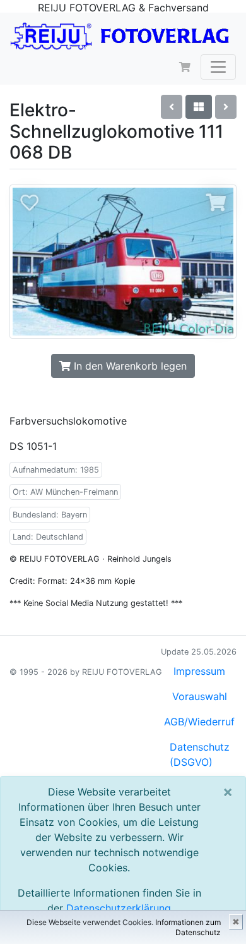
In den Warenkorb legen (129, 366)
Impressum (199, 671)
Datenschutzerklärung (118, 908)
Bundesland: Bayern (50, 514)
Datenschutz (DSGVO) (200, 754)
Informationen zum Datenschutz (188, 927)
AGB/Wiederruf (199, 721)
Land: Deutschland (48, 537)
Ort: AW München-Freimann (65, 492)
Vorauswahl (199, 696)
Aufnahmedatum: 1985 (56, 470)
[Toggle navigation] (218, 67)
